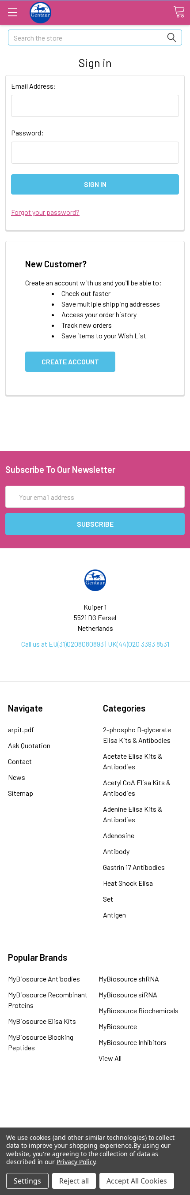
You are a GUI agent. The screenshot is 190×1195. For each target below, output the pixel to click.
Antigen (114, 914)
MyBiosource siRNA (128, 994)
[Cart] (179, 12)
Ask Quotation (29, 745)
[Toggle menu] (12, 12)
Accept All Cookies (136, 1181)
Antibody (116, 851)
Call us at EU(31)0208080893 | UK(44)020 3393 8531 (95, 644)
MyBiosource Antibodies (44, 978)
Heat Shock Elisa (128, 883)
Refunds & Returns (95, 1125)
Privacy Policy (76, 1162)
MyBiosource (118, 1026)
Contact (20, 761)
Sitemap (20, 793)
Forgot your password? (45, 212)
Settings (27, 1181)
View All (110, 1058)
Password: (27, 132)
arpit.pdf (21, 729)
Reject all (74, 1181)
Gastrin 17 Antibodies (134, 867)
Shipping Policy (95, 1113)
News (16, 777)
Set (108, 899)
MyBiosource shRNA (129, 978)
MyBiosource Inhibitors (133, 1042)
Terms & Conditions (95, 1101)
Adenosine (118, 835)
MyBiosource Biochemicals (139, 1010)
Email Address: (33, 86)
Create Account (70, 361)
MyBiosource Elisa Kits (42, 1021)
